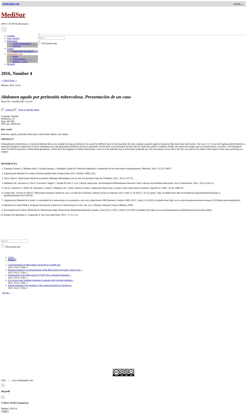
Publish (10, 48)
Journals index (22, 59)
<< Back (5, 80)
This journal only (49, 43)
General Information (24, 43)
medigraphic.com (14, 54)
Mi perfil (11, 64)
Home (15, 56)
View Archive (13, 38)
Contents (11, 36)
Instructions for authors (25, 51)
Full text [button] (9, 110)
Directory (17, 46)
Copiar (5, 411)
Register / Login (20, 61)
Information (12, 41)
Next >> (13, 80)
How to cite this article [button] (28, 110)
